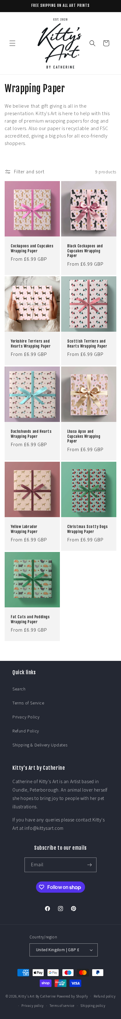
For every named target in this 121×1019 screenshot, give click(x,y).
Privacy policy (32, 1005)
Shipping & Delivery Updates (39, 745)
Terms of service (62, 1005)
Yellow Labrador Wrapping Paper (24, 529)
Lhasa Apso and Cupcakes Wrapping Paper (83, 436)
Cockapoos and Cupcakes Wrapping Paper (32, 248)
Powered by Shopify (72, 996)
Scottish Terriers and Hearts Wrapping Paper (87, 343)
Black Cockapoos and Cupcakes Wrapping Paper (85, 251)
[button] (12, 43)
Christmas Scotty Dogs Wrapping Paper (87, 529)
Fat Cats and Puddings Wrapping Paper (30, 619)
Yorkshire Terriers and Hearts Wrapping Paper (31, 343)
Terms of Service (28, 703)
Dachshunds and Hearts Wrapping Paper (31, 434)
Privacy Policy (25, 717)
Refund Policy (25, 731)
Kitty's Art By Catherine (37, 996)
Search (19, 689)
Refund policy (104, 996)
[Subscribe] (89, 865)
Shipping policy (92, 1005)
